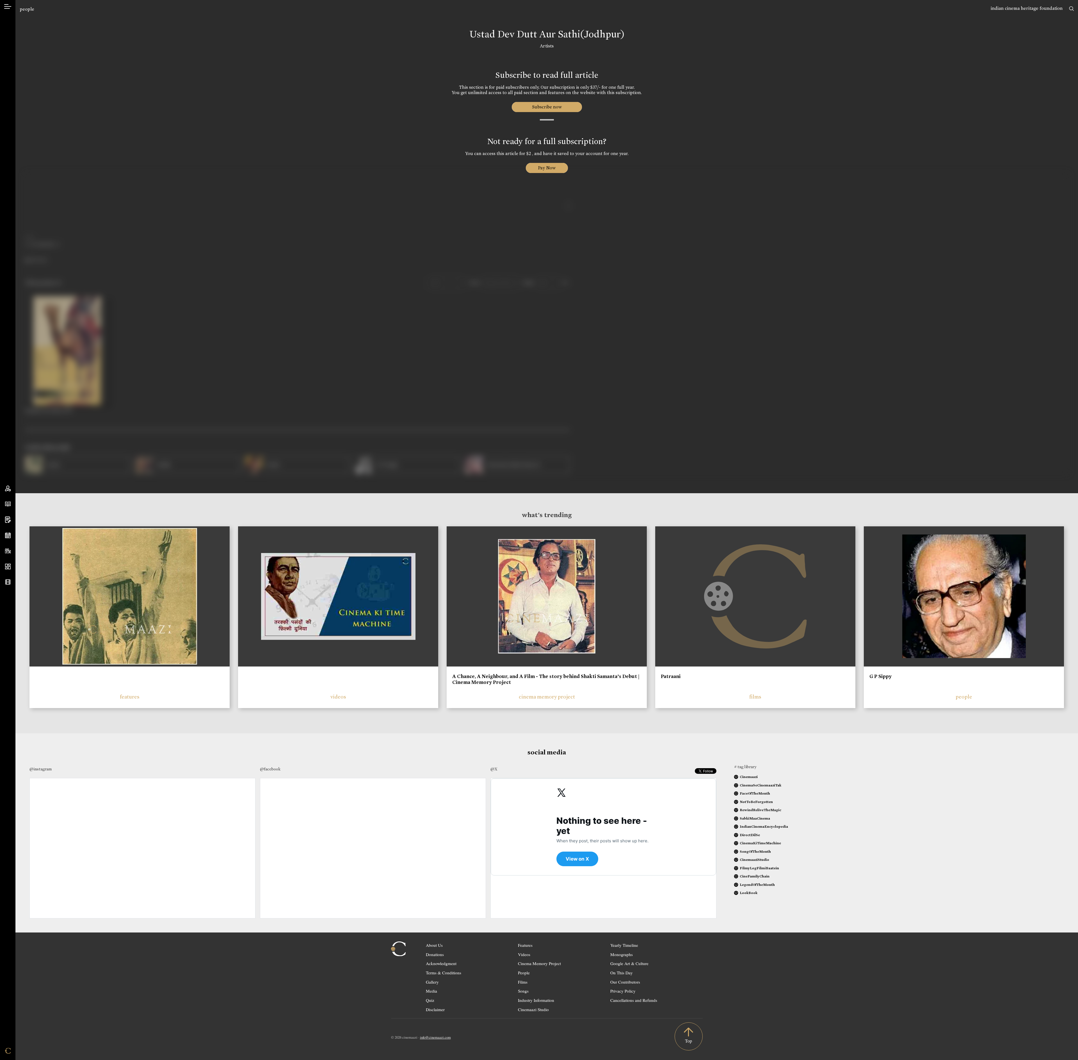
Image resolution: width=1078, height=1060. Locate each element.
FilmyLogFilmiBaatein (759, 868)
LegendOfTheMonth (757, 884)
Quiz (430, 1000)
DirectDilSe (750, 835)
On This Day (621, 972)
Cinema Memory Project (539, 963)
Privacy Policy (623, 991)
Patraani (670, 676)
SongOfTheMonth (755, 851)
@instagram (40, 769)
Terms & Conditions (443, 972)
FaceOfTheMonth (755, 793)
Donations (435, 954)
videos (338, 696)
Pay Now (547, 167)
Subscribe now (547, 107)
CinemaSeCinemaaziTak (760, 785)
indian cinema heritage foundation (1027, 8)
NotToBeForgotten (756, 802)
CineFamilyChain (754, 876)
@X (493, 769)
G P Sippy (880, 676)
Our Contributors (625, 982)
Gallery (432, 982)
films (755, 696)
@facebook (270, 769)
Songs (523, 991)
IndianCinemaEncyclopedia (764, 826)
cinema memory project (547, 696)
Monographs (621, 954)
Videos (524, 954)
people (27, 9)
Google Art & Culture (629, 963)
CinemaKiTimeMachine (760, 843)
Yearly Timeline (624, 945)
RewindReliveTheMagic (760, 810)
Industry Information (536, 1000)
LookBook (748, 893)
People (524, 972)
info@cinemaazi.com (435, 1037)
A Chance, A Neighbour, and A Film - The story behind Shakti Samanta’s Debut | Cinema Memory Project (546, 679)
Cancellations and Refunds (633, 1000)
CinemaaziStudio (754, 859)
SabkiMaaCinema (755, 818)
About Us (434, 945)
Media (431, 991)
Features (525, 945)
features (130, 696)
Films (522, 982)
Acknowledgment (441, 963)
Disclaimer (435, 1009)
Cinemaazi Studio (533, 1009)
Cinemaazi (749, 777)
